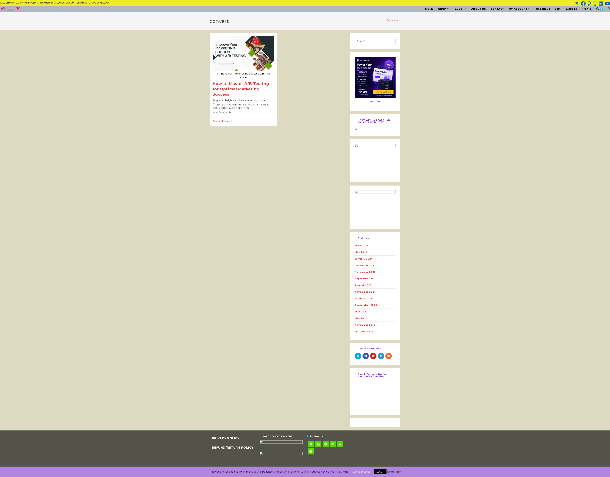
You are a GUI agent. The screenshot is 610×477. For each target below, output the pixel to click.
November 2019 (365, 325)
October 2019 (364, 331)
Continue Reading (223, 121)
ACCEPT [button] (380, 471)
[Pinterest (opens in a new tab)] (589, 3)
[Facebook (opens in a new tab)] (583, 3)
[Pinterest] (340, 444)
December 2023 (365, 265)
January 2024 (364, 258)
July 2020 (361, 311)
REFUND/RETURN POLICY (232, 447)
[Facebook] (318, 444)
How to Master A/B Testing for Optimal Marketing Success (241, 89)
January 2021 (363, 298)
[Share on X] (358, 356)
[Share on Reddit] (388, 356)
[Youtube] (311, 451)
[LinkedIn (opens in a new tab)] (601, 3)
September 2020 (366, 305)
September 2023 (366, 278)
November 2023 (365, 272)
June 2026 (362, 245)
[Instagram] (325, 444)
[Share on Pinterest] (373, 356)
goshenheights (225, 100)
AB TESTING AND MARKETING (234, 104)
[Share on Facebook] (366, 356)
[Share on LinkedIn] (381, 356)
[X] (311, 444)
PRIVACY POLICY (225, 438)
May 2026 (361, 252)
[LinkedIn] (333, 444)
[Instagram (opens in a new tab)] (595, 3)
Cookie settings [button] (361, 471)
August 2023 (363, 285)
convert (396, 20)
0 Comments (223, 112)
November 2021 (365, 292)
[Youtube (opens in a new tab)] (607, 3)
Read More (394, 471)
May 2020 (361, 318)
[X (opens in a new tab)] (577, 3)
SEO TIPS (243, 108)
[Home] (388, 20)
